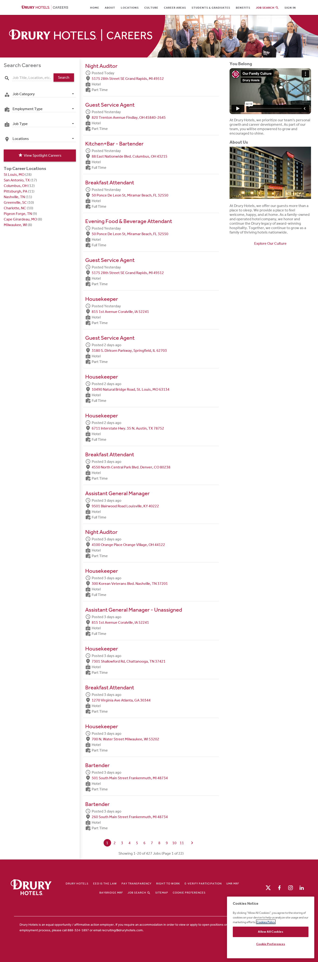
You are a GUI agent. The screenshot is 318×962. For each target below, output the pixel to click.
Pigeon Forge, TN (18, 213)
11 (182, 843)
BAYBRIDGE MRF (111, 892)
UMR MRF (232, 883)
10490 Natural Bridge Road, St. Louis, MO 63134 (130, 389)
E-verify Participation (203, 883)
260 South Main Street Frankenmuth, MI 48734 (130, 816)
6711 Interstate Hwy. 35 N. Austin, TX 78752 (128, 428)
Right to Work (168, 883)
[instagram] (290, 887)
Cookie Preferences (189, 892)
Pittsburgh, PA (15, 191)
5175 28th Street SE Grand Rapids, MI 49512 (128, 78)
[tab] (94, 7)
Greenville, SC (15, 202)
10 (174, 843)
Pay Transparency (137, 883)
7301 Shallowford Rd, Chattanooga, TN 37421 (129, 661)
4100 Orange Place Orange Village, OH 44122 (128, 544)
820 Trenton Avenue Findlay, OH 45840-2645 (129, 117)
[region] (270, 927)
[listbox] (44, 93)
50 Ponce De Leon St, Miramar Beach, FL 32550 (130, 195)
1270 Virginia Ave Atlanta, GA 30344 (121, 700)
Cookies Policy (266, 922)
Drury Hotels (77, 883)
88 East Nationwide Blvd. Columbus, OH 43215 (129, 156)
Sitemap (161, 892)
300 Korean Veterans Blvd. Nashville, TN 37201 (130, 583)
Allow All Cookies (270, 931)
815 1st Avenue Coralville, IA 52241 (120, 311)
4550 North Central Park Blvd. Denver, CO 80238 (131, 467)
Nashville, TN (14, 197)
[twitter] (268, 887)
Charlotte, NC (15, 208)
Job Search (137, 892)
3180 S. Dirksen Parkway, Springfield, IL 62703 (129, 350)
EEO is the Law (105, 883)
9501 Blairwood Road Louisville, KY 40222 (125, 506)
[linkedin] (301, 887)
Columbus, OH (15, 185)
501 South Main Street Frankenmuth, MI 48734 (130, 778)
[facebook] (279, 887)
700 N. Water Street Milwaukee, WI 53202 (125, 739)
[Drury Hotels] (31, 887)
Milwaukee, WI (15, 225)
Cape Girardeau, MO (20, 219)
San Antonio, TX (17, 180)
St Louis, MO (14, 174)
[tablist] (184, 7)
